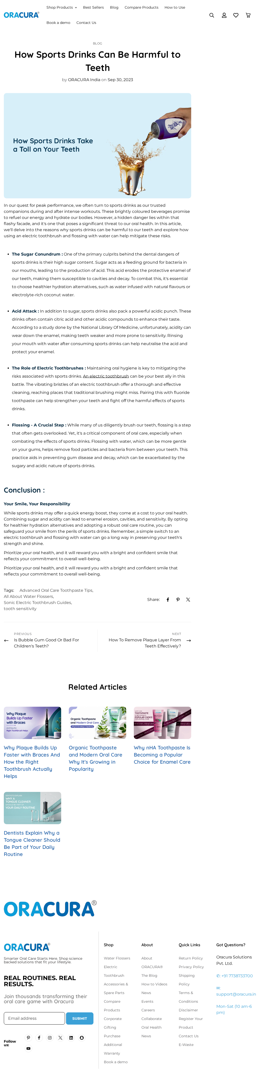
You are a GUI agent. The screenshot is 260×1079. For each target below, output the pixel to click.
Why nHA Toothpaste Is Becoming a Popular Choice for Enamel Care (162, 754)
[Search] (211, 15)
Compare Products (141, 7)
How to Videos (154, 984)
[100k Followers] (50, 1038)
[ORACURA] (21, 15)
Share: (153, 599)
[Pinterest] (178, 600)
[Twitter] (188, 600)
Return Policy (191, 958)
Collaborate (151, 1018)
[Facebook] (168, 600)
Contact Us (86, 22)
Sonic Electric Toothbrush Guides (37, 602)
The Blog (149, 975)
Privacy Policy (191, 967)
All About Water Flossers (28, 596)
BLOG (97, 43)
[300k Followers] (39, 1038)
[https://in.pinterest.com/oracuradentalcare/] (28, 1038)
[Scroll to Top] (250, 1051)
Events (147, 1001)
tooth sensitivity (20, 608)
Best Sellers (93, 7)
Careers (148, 1010)
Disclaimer (188, 1010)
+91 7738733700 (237, 975)
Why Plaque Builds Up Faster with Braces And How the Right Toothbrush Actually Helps (32, 761)
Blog (114, 7)
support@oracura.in (236, 994)
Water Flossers (117, 958)
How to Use (175, 7)
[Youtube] (28, 1048)
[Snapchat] (82, 1038)
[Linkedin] (71, 1038)
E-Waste (186, 1044)
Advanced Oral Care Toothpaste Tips (56, 590)
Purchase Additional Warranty (113, 1045)
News (146, 993)
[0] (248, 15)
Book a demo (58, 22)
